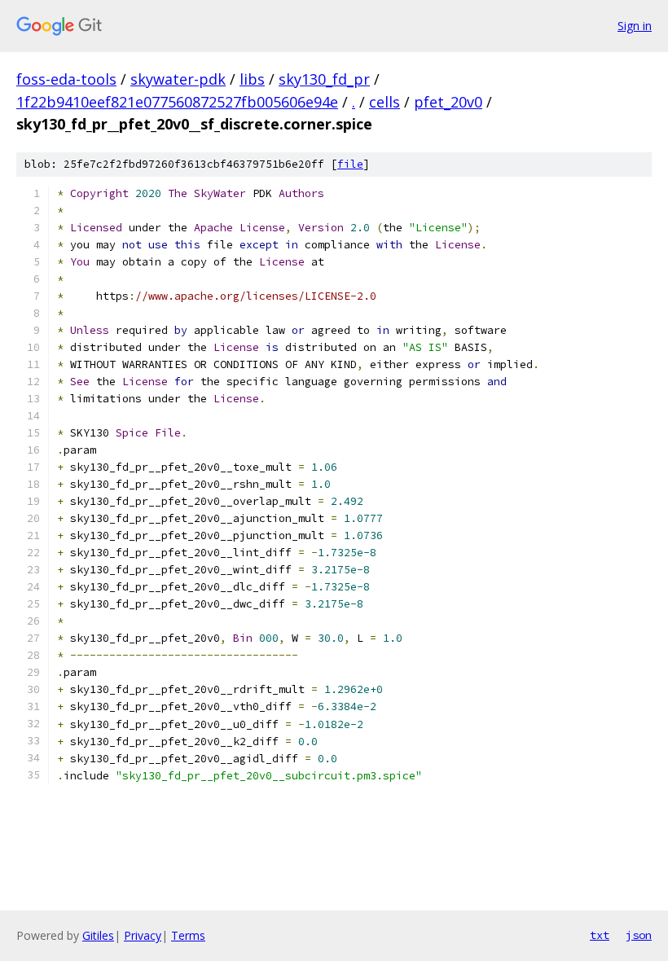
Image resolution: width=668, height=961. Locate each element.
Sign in (634, 25)
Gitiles (98, 935)
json (639, 935)
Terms (188, 935)
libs (252, 79)
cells (384, 102)
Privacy (142, 935)
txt (599, 935)
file (350, 164)
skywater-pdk (178, 79)
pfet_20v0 (448, 102)
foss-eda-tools (66, 79)
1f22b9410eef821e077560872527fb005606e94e (177, 102)
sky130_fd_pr (324, 79)
